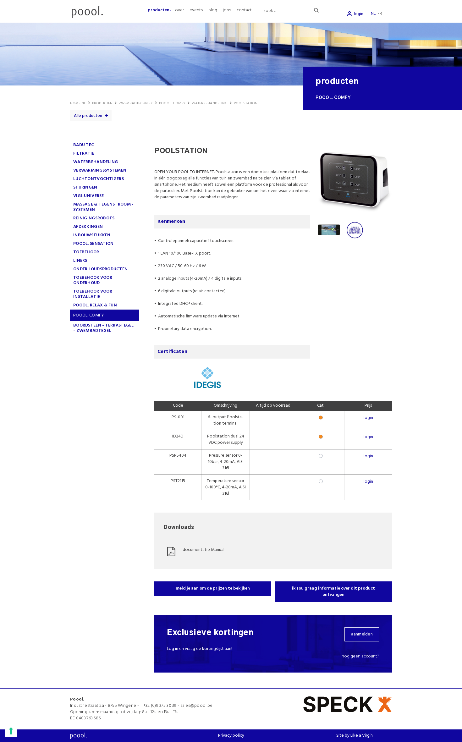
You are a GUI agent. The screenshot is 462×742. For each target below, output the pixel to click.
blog (212, 10)
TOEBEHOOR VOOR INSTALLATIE (92, 294)
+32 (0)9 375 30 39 (160, 705)
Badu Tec (83, 145)
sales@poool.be (196, 705)
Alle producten (88, 115)
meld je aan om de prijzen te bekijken (213, 588)
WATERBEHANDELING (95, 162)
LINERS (80, 260)
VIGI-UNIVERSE (88, 196)
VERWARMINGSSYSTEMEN (99, 170)
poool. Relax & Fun (95, 305)
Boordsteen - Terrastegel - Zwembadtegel (103, 328)
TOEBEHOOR (86, 252)
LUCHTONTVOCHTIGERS (98, 179)
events (196, 10)
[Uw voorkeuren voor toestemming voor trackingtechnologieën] (11, 731)
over (179, 10)
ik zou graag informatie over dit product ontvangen (333, 591)
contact (244, 10)
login (358, 14)
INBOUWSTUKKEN (92, 235)
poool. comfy (88, 315)
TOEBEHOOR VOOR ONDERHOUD (92, 280)
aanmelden (362, 634)
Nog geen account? (360, 656)
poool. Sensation (93, 243)
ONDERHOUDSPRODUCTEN (100, 269)
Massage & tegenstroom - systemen (103, 207)
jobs (227, 10)
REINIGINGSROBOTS (93, 218)
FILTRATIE (83, 153)
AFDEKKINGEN (88, 226)
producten (158, 10)
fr (379, 13)
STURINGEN (85, 187)
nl (373, 13)
